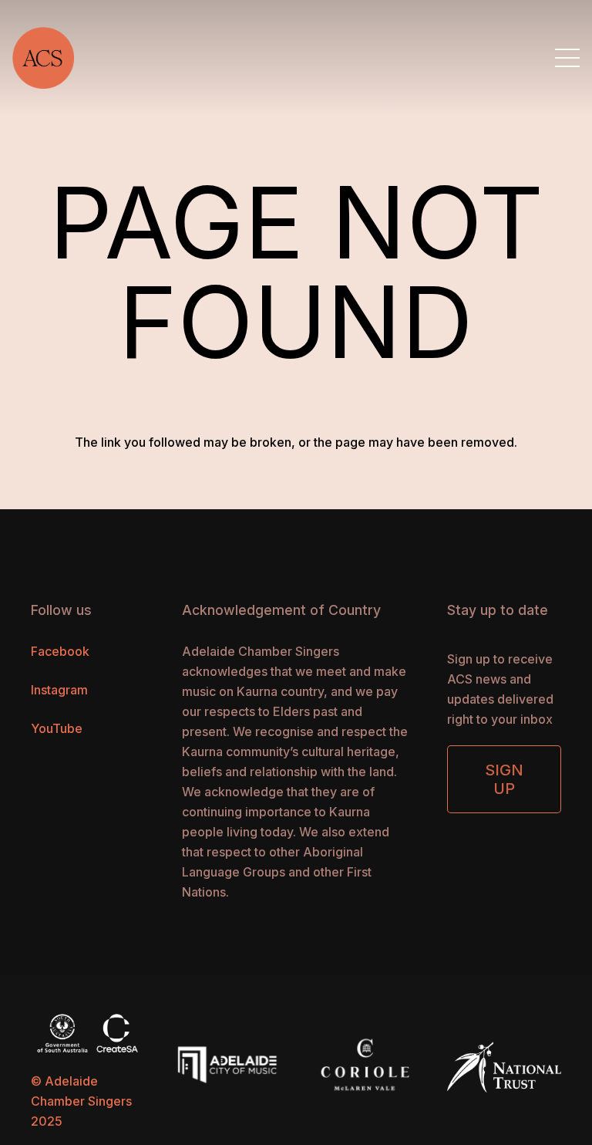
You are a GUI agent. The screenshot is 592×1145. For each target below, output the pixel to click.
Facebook (60, 651)
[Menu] (567, 58)
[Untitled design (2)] (365, 1063)
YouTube (56, 728)
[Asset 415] (43, 58)
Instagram (59, 689)
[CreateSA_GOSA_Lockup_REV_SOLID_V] (88, 1033)
